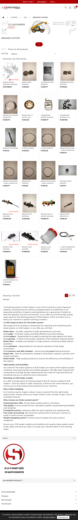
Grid (2, 49)
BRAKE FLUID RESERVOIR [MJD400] (46, 249)
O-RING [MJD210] (28, 148)
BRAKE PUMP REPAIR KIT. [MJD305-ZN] (65, 216)
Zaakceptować (63, 517)
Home (5, 438)
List (5, 49)
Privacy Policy (49, 517)
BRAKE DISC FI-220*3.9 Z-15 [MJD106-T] (27, 117)
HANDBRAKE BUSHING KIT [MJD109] (64, 117)
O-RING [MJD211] (47, 148)
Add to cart (9, 88)
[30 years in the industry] (14, 458)
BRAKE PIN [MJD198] (10, 148)
